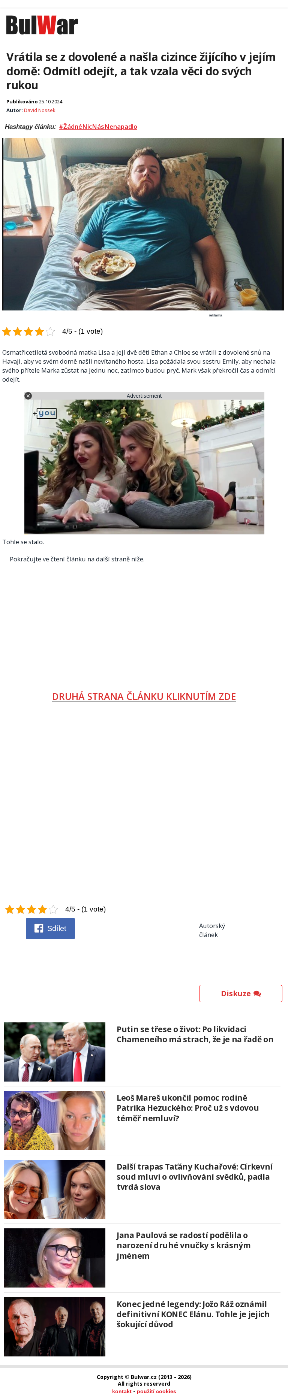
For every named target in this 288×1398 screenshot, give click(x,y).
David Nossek (40, 110)
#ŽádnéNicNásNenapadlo (98, 126)
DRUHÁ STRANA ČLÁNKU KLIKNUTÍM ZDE (144, 696)
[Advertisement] (144, 623)
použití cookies (156, 1391)
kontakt (122, 1391)
